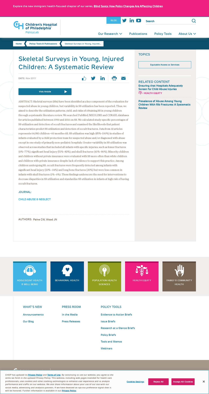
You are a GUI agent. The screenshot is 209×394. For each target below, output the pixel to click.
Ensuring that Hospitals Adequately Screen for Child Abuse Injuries (160, 87)
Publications (138, 34)
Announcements (33, 314)
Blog (114, 20)
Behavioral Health (67, 280)
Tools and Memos (111, 341)
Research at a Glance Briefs (118, 328)
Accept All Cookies (183, 381)
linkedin (103, 78)
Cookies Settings (135, 381)
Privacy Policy (35, 374)
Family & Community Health (179, 282)
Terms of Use (53, 374)
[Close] (203, 381)
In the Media (70, 314)
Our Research (108, 34)
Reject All (158, 381)
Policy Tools (162, 34)
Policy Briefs (108, 335)
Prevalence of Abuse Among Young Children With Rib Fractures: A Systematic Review (164, 104)
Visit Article (45, 91)
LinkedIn (131, 20)
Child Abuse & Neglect (34, 199)
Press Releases (71, 321)
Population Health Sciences (104, 282)
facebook (85, 78)
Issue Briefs (108, 321)
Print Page (115, 78)
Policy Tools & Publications (43, 43)
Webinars (106, 348)
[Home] (36, 27)
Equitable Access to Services (164, 64)
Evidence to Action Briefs (116, 314)
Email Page (124, 78)
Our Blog (28, 321)
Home (19, 43)
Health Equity (153, 93)
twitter (94, 78)
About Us (185, 34)
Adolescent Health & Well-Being (29, 282)
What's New (32, 307)
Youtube (138, 20)
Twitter (124, 20)
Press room (71, 307)
